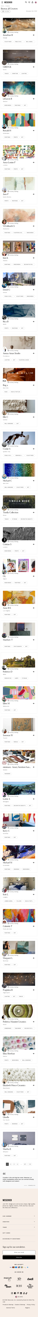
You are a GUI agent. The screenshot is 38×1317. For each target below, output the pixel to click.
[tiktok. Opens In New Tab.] (26, 1293)
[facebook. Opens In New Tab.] (15, 1293)
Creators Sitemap (20, 1304)
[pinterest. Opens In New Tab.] (18, 1293)
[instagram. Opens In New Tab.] (12, 1293)
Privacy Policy (31, 1304)
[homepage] (8, 2)
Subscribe (19, 1257)
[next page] (29, 1164)
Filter (7, 11)
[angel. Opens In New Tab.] (23, 1293)
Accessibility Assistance (11, 1238)
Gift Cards (6, 1233)
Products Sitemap (8, 1304)
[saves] (29, 2)
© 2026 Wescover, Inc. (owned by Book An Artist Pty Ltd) (18, 1301)
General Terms (10, 1307)
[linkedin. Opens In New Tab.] (21, 1293)
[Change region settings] (36, 2)
